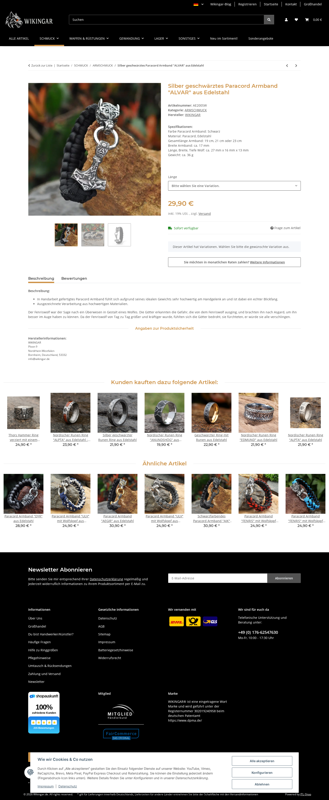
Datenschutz (67, 786)
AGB (101, 626)
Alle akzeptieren (262, 761)
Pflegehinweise (39, 658)
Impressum (46, 786)
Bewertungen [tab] (74, 278)
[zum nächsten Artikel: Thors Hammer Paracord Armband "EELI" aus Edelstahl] (296, 65)
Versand (205, 213)
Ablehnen (262, 784)
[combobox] (234, 186)
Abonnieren (284, 578)
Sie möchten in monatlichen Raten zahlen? (234, 262)
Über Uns (35, 618)
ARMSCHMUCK (196, 110)
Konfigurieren (262, 772)
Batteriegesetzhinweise (115, 650)
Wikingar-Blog (220, 4)
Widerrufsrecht (109, 658)
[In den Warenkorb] (31, 80)
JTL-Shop (305, 794)
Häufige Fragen (39, 642)
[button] (286, 19)
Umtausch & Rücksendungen (50, 666)
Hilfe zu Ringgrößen (43, 650)
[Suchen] (269, 19)
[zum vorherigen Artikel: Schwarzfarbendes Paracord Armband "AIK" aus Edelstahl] (287, 65)
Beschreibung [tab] (41, 278)
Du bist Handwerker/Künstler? (50, 634)
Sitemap (104, 634)
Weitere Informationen (267, 262)
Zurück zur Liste (41, 65)
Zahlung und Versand (44, 674)
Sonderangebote (260, 38)
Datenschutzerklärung (106, 579)
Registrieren (247, 4)
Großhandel (313, 4)
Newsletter (36, 682)
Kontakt (291, 4)
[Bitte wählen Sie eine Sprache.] (198, 4)
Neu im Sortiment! (224, 38)
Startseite (271, 4)
